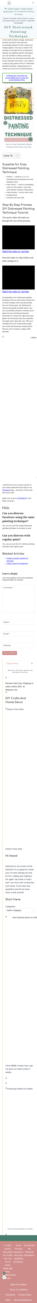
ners (26, 563)
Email (6, 634)
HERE (13, 1066)
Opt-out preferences (23, 1300)
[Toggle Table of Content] (16, 155)
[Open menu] (33, 2)
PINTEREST (22, 498)
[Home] (5, 9)
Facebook (6, 490)
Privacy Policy (24, 1295)
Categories (10, 906)
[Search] (32, 663)
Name (6, 622)
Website (7, 645)
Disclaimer (10, 1295)
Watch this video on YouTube (15, 251)
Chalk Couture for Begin (15, 563)
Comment (8, 587)
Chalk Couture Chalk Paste (15, 18)
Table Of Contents (18, 1284)
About (8, 1300)
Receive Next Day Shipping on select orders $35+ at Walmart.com (19, 686)
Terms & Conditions (19, 1289)
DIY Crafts (21, 21)
